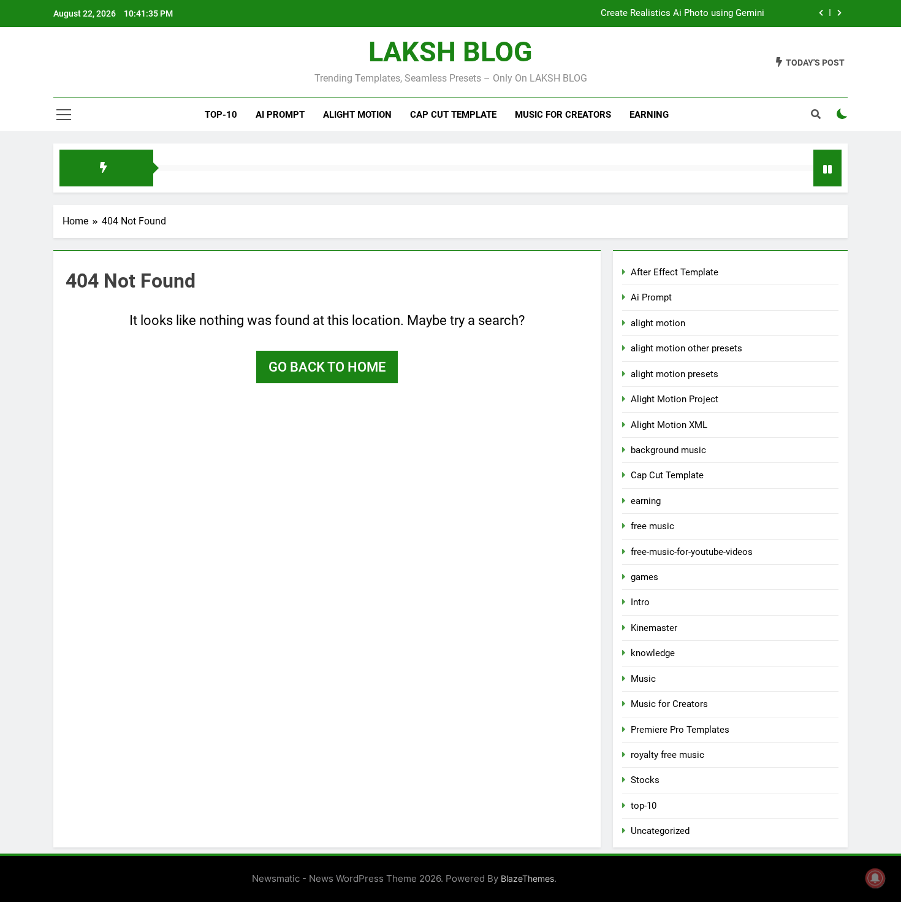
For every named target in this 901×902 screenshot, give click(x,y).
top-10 (221, 114)
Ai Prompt (280, 114)
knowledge (653, 653)
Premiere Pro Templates (680, 729)
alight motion (357, 114)
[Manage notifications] (875, 878)
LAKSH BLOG (450, 52)
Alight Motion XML (669, 424)
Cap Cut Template (453, 114)
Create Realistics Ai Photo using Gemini (682, 13)
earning (646, 500)
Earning (649, 114)
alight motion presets (674, 374)
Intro (640, 602)
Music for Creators (563, 114)
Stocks (645, 779)
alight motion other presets (686, 348)
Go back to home (327, 367)
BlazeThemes (527, 878)
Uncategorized (660, 830)
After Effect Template (674, 272)
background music (668, 450)
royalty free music (667, 754)
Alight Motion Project (674, 399)
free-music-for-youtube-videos (692, 551)
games (644, 577)
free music (652, 526)
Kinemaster (654, 627)
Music (643, 678)
